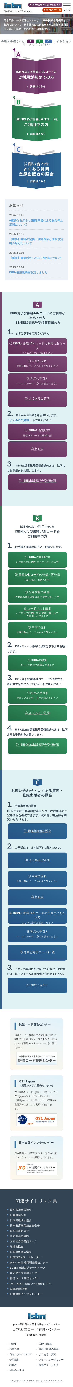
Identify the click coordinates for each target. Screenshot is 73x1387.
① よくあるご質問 (37, 860)
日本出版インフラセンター (26, 1294)
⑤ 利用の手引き (37, 931)
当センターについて (20, 1354)
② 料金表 (37, 449)
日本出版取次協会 (21, 1220)
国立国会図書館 (19, 1236)
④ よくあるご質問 (37, 398)
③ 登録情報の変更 (37, 592)
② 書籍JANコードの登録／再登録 (37, 574)
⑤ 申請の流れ (37, 627)
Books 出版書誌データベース (28, 1267)
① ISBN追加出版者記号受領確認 (37, 744)
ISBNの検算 (45, 1343)
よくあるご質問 (47, 1354)
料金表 (13, 1364)
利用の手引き (53, 10)
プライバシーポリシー (51, 1359)
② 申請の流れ (37, 361)
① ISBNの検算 (37, 660)
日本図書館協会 (19, 1230)
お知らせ (14, 1349)
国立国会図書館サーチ (23, 1241)
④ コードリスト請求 (37, 608)
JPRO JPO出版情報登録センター (29, 1262)
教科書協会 (16, 1246)
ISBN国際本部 (18, 1288)
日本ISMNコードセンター (25, 1257)
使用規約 (14, 1359)
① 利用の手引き (37, 693)
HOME (12, 1343)
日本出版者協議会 (21, 1252)
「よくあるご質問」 (19, 420)
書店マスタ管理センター (25, 1273)
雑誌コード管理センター (25, 1278)
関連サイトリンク (49, 1364)
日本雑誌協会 (18, 1215)
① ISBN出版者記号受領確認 (37, 480)
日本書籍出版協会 (21, 1209)
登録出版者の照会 (49, 1349)
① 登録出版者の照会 (37, 831)
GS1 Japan (31, 1283)
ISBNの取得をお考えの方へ (46, 5)
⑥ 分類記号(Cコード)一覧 (37, 952)
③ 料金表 (37, 897)
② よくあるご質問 (37, 712)
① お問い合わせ (37, 985)
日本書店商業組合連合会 (25, 1225)
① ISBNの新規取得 (37, 430)
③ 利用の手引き (37, 378)
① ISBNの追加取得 (37, 557)
